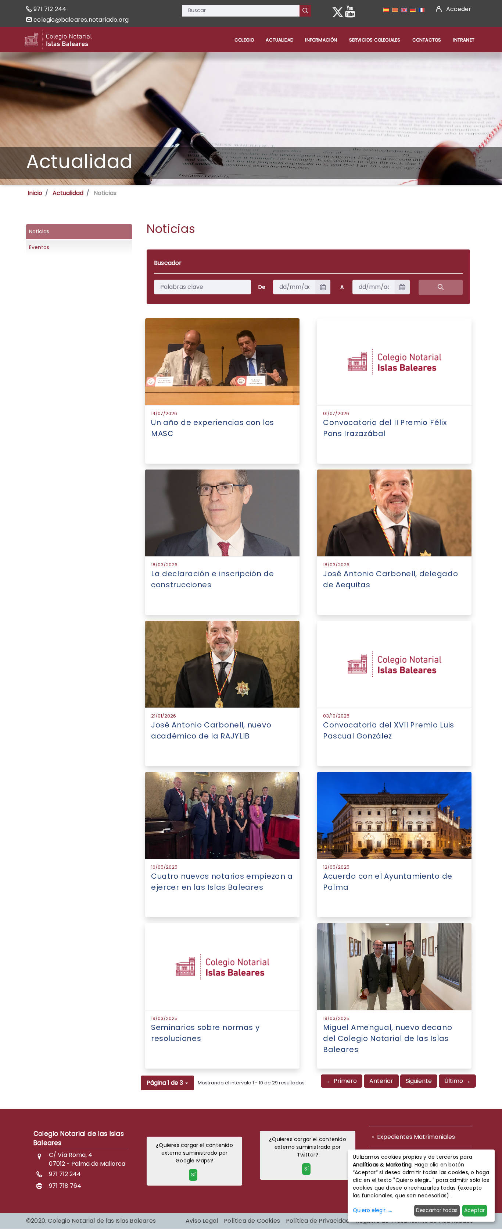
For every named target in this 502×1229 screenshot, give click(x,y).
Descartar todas (437, 1210)
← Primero (341, 1081)
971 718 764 (65, 1186)
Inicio (35, 193)
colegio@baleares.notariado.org (81, 19)
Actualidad (68, 193)
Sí (193, 1174)
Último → (457, 1081)
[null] (305, 11)
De (261, 287)
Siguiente (419, 1081)
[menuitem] (244, 40)
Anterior (381, 1081)
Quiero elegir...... (372, 1210)
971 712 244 (49, 9)
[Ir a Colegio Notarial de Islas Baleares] (58, 39)
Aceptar (474, 1210)
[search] (441, 287)
